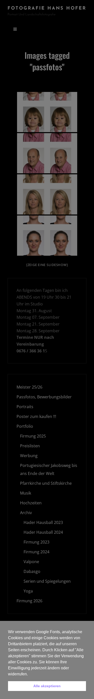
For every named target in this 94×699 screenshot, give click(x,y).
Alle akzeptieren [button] (47, 686)
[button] (29, 674)
